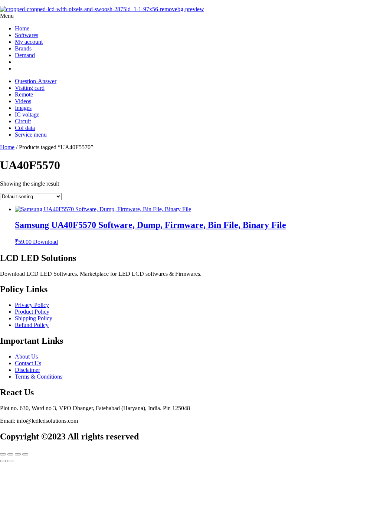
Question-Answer (35, 81)
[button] (190, 16)
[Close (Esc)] (25, 454)
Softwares (26, 35)
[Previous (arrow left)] (3, 461)
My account (29, 42)
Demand (25, 55)
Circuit (23, 121)
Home (22, 28)
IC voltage (27, 114)
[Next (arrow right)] (10, 461)
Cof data (25, 128)
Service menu (31, 134)
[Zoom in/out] (3, 454)
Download (45, 242)
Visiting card (30, 88)
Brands (23, 48)
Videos (23, 101)
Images (23, 108)
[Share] (18, 454)
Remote (24, 94)
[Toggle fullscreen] (10, 454)
